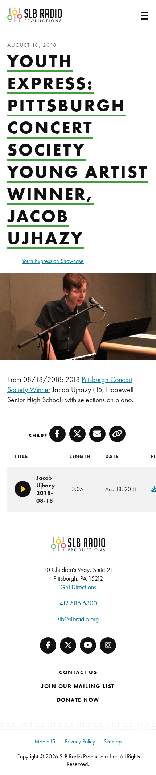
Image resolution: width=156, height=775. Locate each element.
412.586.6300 (78, 603)
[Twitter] (68, 645)
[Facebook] (48, 645)
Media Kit (45, 741)
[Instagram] (108, 645)
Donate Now (78, 700)
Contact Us (78, 672)
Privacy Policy (80, 741)
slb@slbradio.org (78, 619)
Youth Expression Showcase (53, 261)
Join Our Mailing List (78, 686)
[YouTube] (88, 645)
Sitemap (113, 741)
